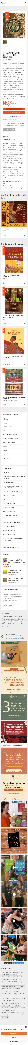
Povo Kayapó (15, 998)
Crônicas (5, 278)
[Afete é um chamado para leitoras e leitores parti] (14, 654)
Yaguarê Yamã (5, 1017)
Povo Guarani (21, 993)
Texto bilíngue (19, 1012)
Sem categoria (7, 59)
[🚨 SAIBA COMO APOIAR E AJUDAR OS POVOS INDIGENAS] (14, 787)
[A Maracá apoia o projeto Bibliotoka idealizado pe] (14, 814)
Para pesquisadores (8, 125)
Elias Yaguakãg (5, 979)
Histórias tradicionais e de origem (10, 400)
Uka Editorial (12, 1015)
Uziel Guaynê (20, 1015)
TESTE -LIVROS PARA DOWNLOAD (11, 548)
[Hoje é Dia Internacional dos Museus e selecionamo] (14, 680)
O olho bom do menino (9, 527)
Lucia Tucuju (15, 984)
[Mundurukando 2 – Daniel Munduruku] (4, 47)
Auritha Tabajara (6, 974)
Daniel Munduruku (11, 122)
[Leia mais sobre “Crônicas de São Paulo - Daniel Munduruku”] (24, 283)
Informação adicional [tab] (9, 139)
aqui (21, 188)
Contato (5, 499)
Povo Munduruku (6, 1003)
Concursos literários (9, 495)
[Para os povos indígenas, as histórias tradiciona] (14, 707)
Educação (5, 230)
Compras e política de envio (10, 491)
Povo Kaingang (5, 996)
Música (5, 450)
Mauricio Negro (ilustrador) (16, 123)
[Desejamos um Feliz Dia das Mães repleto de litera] (14, 761)
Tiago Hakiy (4, 1015)
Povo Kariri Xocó (6, 998)
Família (12, 979)
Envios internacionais (9, 503)
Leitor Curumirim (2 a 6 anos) (10, 438)
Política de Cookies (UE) (9, 530)
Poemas (14, 993)
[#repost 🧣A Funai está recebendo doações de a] (14, 734)
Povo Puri (23, 1003)
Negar (14, 1037)
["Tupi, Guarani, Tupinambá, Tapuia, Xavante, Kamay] (14, 841)
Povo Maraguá (12, 1000)
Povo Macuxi (5, 1000)
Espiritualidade (7, 427)
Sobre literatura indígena (8, 1010)
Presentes (6, 458)
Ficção (4, 319)
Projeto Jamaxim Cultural (10, 544)
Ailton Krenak (5, 972)
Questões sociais (14, 1008)
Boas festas (6, 473)
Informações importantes (10, 515)
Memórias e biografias (9, 442)
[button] (26, 1026)
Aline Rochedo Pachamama (16, 972)
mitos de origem (20, 986)
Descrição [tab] (6, 136)
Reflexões (22, 1008)
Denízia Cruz (15, 977)
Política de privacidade (9, 534)
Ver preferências (14, 1041)
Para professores (19, 125)
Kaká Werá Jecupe (16, 981)
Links (4, 519)
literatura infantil (6, 984)
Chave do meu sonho (8, 482)
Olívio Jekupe (5, 991)
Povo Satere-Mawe (6, 1005)
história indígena (20, 979)
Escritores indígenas (8, 507)
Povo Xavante (5, 1008)
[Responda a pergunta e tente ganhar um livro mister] (14, 868)
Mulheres (5, 446)
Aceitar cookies (14, 1033)
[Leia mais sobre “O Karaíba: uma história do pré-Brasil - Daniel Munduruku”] (24, 324)
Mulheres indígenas (6, 988)
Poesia (4, 454)
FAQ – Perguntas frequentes (10, 511)
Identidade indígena (6, 981)
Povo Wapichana (16, 1005)
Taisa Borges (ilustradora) (8, 1012)
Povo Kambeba (13, 996)
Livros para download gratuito (11, 523)
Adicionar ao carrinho (15, 112)
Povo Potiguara (15, 1003)
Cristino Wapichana (16, 974)
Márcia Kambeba (16, 988)
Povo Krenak (22, 998)
